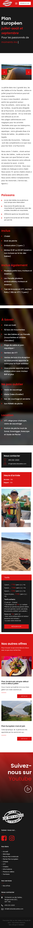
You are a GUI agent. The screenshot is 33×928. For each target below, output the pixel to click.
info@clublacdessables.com (17, 464)
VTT (4, 864)
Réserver (16, 626)
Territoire (6, 874)
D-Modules (20, 925)
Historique (6, 854)
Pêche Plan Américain (11, 857)
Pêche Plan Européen (10, 859)
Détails (24, 696)
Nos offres (6, 886)
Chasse (5, 862)
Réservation (24, 3)
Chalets (5, 867)
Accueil (5, 852)
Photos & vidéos (8, 872)
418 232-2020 (13, 460)
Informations (7, 869)
